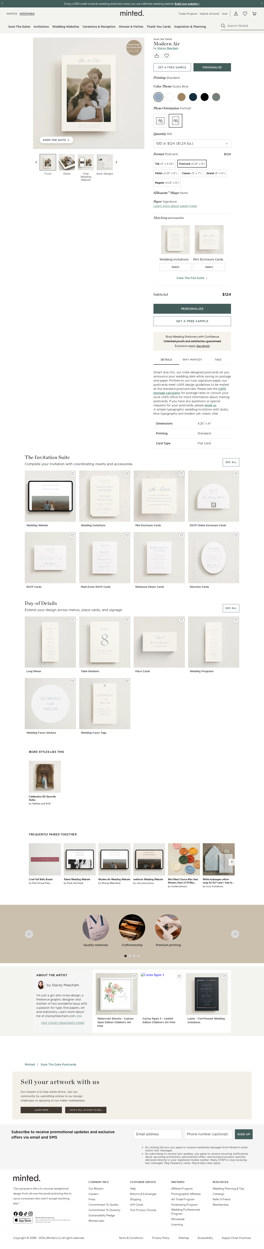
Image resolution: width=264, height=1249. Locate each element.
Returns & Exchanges (143, 1194)
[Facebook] (15, 1213)
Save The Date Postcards (58, 1064)
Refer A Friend (221, 1199)
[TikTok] (25, 1213)
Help (133, 1188)
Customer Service (143, 1182)
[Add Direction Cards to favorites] (235, 535)
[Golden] (181, 97)
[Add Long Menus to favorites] (72, 619)
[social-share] (156, 55)
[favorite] (166, 55)
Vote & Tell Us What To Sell (86, 1110)
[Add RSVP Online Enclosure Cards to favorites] (235, 473)
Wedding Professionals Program (185, 1212)
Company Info (98, 1182)
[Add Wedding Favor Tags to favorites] (127, 681)
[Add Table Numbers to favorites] (127, 619)
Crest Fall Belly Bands (41, 879)
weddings (27, 13)
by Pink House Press (39, 883)
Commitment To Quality (103, 1204)
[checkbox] (175, 267)
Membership (221, 1204)
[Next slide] (116, 162)
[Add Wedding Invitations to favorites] (127, 473)
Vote (224, 13)
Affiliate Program (182, 1188)
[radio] (160, 121)
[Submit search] (223, 25)
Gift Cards (136, 1204)
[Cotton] (170, 97)
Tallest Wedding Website (77, 879)
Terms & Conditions (131, 1238)
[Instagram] (30, 1213)
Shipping (135, 1199)
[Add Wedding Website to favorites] (72, 473)
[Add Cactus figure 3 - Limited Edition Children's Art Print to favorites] (179, 976)
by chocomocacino (143, 883)
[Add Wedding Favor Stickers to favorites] (72, 681)
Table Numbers (90, 671)
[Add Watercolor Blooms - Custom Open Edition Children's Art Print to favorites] (134, 976)
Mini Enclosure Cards (148, 525)
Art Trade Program (183, 1199)
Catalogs (218, 1194)
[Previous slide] (36, 162)
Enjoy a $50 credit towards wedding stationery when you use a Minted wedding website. (119, 4)
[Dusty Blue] (158, 97)
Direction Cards (199, 586)
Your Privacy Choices (143, 1210)
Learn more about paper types (175, 206)
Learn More (41, 1110)
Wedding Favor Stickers (41, 732)
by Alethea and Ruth (40, 803)
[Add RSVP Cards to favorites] (72, 535)
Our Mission (96, 1188)
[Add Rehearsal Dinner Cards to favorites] (181, 535)
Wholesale (177, 1219)
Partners (177, 1182)
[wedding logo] (132, 13)
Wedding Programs (201, 671)
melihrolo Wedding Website (148, 879)
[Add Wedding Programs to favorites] (235, 619)
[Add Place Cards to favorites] (181, 619)
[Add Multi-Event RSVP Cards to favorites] (127, 535)
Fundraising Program (184, 1204)
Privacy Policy (161, 1238)
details (166, 359)
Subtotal (160, 294)
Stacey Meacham (167, 48)
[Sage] (216, 97)
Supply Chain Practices (236, 1238)
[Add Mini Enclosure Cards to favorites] (181, 473)
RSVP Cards (33, 586)
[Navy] (193, 97)
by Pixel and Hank (73, 883)
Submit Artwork (209, 13)
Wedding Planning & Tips (228, 1188)
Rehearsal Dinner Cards (149, 586)
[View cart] (254, 13)
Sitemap (183, 1238)
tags (218, 359)
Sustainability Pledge (101, 1215)
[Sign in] (236, 13)
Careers (93, 1194)
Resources (221, 1182)
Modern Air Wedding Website (114, 879)
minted (12, 13)
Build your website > (187, 4)
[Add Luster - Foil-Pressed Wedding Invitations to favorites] (224, 976)
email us (210, 405)
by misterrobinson (177, 886)
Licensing (177, 1224)
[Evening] (205, 97)
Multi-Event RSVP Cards (96, 586)
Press (91, 1199)
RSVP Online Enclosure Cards (208, 525)
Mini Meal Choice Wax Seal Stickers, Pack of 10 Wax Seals (183, 881)
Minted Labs (96, 1221)
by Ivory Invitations (213, 886)
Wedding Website (37, 525)
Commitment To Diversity (104, 1210)
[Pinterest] (20, 1213)
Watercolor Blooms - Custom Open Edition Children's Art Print (115, 1022)
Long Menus (33, 671)
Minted (30, 1064)
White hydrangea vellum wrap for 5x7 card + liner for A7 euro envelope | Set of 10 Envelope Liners (218, 881)
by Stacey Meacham (109, 883)
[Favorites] (245, 13)
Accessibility (205, 1238)
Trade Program (188, 13)
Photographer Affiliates (186, 1194)
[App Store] (23, 1222)
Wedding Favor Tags (93, 732)
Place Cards (142, 671)
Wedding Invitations (93, 525)
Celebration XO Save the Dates (42, 798)
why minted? (192, 359)
